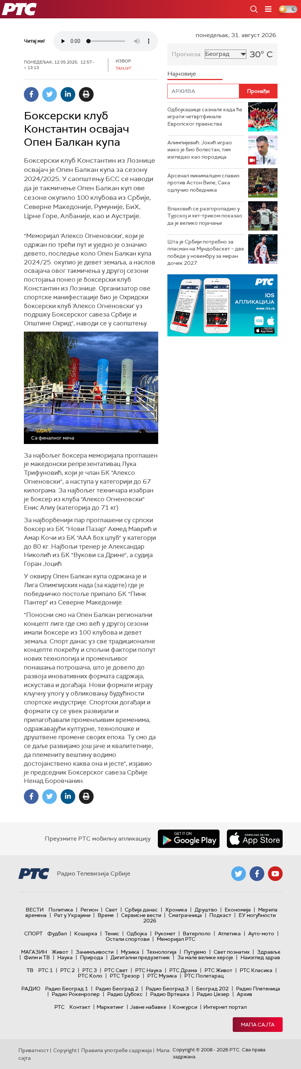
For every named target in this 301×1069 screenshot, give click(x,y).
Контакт (79, 1007)
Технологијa (161, 952)
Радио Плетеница (258, 988)
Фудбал (57, 933)
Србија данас (141, 909)
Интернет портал (225, 1007)
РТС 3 (89, 970)
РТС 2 (67, 970)
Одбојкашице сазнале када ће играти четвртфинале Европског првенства (204, 116)
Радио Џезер (213, 994)
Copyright (65, 1050)
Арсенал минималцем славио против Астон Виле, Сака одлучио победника (203, 182)
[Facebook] (31, 94)
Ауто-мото (261, 933)
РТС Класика (256, 970)
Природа (91, 957)
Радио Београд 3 (167, 988)
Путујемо (195, 952)
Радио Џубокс (125, 994)
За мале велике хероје (205, 957)
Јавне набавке (148, 1007)
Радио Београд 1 (66, 988)
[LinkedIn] (68, 94)
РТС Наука (148, 970)
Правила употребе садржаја (116, 1050)
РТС (59, 1007)
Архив (244, 994)
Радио (30, 988)
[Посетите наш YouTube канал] (275, 873)
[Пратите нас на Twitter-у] (238, 873)
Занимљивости (94, 952)
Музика (130, 952)
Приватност (33, 1050)
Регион (89, 909)
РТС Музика (162, 975)
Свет (111, 909)
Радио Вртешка (169, 994)
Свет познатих (232, 952)
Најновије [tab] (181, 73)
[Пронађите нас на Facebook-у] (257, 873)
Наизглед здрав (260, 957)
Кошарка (85, 933)
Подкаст (220, 915)
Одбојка (137, 933)
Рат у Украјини (72, 915)
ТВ (29, 970)
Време (106, 915)
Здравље (268, 952)
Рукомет (165, 933)
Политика (60, 909)
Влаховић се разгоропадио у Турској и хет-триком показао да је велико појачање (204, 215)
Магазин (34, 952)
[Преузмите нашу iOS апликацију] (255, 839)
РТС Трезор (125, 975)
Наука (65, 957)
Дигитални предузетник (140, 957)
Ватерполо (197, 933)
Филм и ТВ (37, 957)
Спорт (33, 933)
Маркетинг (110, 1007)
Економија (238, 909)
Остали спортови (127, 939)
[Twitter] (49, 94)
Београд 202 (212, 988)
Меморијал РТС (176, 939)
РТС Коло (90, 975)
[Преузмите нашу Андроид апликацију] (189, 839)
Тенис (112, 933)
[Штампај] (86, 94)
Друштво (206, 909)
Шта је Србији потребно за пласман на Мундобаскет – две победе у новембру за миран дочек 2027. (205, 252)
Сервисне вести (141, 915)
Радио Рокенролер (76, 994)
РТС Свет (116, 970)
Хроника (176, 909)
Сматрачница (185, 915)
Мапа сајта (258, 1024)
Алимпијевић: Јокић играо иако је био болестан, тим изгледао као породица (199, 149)
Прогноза (186, 54)
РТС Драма (183, 970)
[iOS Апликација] (222, 305)
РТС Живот (218, 970)
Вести (35, 909)
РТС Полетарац (204, 975)
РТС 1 (45, 970)
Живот (60, 952)
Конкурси (185, 1007)
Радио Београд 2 (116, 988)
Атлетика (229, 933)
